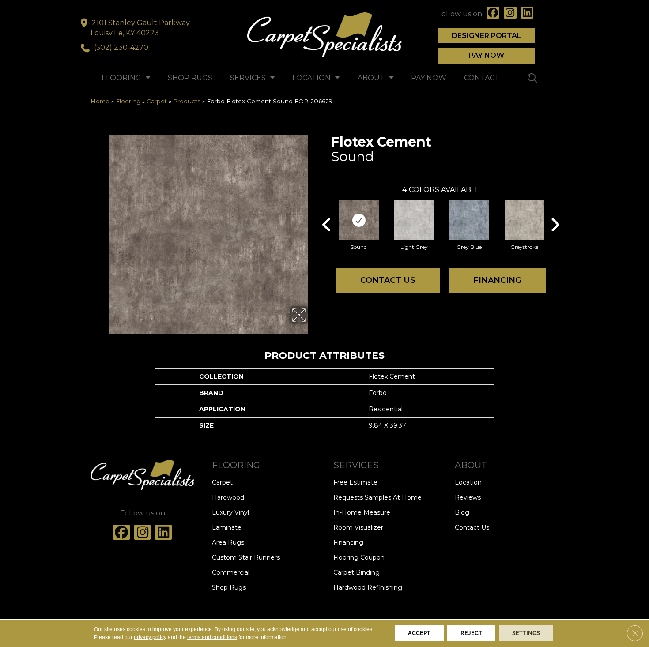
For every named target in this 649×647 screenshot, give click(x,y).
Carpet (157, 101)
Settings (526, 633)
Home (100, 101)
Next (555, 211)
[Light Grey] (414, 220)
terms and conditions (212, 637)
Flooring (128, 101)
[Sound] (359, 220)
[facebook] (493, 14)
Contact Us (387, 280)
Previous (326, 211)
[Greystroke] (524, 220)
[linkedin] (527, 14)
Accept (419, 633)
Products (186, 101)
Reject (471, 633)
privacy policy (150, 637)
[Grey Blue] (469, 220)
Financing (497, 280)
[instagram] (510, 14)
